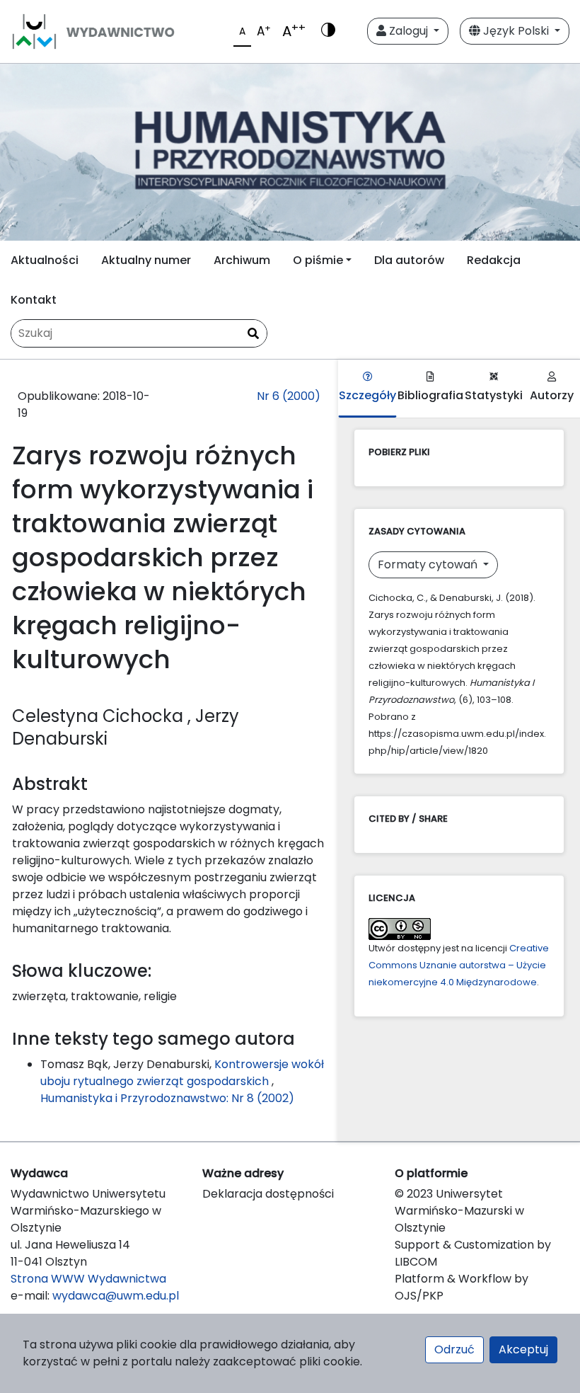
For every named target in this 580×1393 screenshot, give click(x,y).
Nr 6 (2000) (288, 396)
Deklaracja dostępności (268, 1194)
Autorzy (552, 395)
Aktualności (45, 260)
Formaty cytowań (429, 564)
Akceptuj (523, 1349)
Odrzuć (454, 1349)
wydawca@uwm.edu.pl (115, 1296)
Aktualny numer (146, 260)
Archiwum (242, 260)
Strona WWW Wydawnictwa (88, 1279)
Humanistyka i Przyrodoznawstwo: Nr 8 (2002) (167, 1098)
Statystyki (494, 395)
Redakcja (494, 260)
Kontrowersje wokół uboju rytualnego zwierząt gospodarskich (182, 1072)
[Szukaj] (253, 334)
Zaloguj (408, 31)
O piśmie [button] (318, 260)
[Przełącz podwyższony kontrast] (328, 31)
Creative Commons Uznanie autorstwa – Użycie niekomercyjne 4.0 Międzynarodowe (459, 965)
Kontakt (34, 300)
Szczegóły (367, 395)
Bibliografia (430, 395)
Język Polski (516, 31)
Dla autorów (409, 260)
